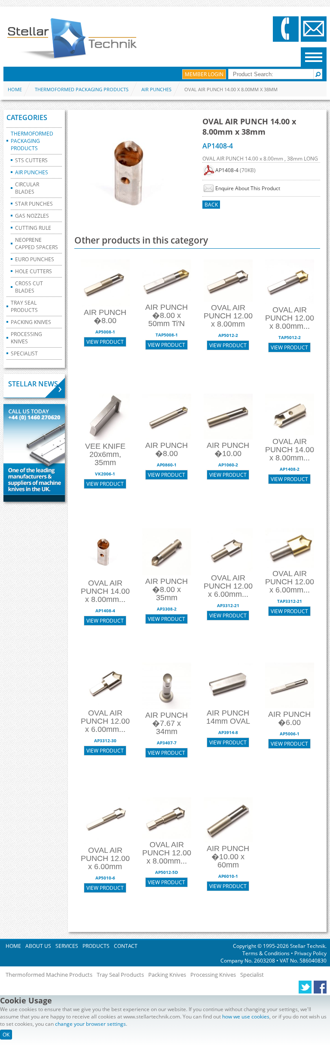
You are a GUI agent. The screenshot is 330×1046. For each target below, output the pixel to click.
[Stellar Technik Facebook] (320, 987)
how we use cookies (245, 1016)
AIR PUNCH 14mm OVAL (228, 717)
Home (15, 89)
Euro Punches (34, 259)
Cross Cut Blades (29, 287)
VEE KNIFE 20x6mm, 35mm (105, 454)
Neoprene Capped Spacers (36, 243)
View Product (105, 342)
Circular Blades (27, 188)
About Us (38, 946)
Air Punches (156, 89)
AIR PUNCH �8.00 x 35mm (166, 589)
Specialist (24, 353)
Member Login (204, 74)
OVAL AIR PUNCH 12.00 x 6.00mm (105, 858)
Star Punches (34, 203)
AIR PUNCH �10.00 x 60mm (228, 856)
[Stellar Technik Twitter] (305, 987)
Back (211, 204)
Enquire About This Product (247, 188)
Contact (126, 946)
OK (6, 1034)
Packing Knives (31, 322)
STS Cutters (31, 160)
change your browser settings (90, 1023)
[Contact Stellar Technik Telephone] (286, 29)
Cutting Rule (33, 227)
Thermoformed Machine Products (49, 974)
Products (96, 946)
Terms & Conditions (266, 953)
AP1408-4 (226, 170)
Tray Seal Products (24, 306)
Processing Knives (26, 337)
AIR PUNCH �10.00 (228, 449)
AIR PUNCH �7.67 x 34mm (166, 723)
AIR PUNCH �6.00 (289, 718)
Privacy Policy (310, 953)
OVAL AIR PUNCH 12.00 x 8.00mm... (289, 317)
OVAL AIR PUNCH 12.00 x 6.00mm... (228, 586)
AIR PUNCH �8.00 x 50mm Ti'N (166, 315)
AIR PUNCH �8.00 (105, 316)
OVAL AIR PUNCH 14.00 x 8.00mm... (289, 449)
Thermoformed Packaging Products (81, 89)
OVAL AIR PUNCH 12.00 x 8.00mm (228, 315)
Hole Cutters (33, 271)
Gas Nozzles (32, 215)
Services (66, 946)
